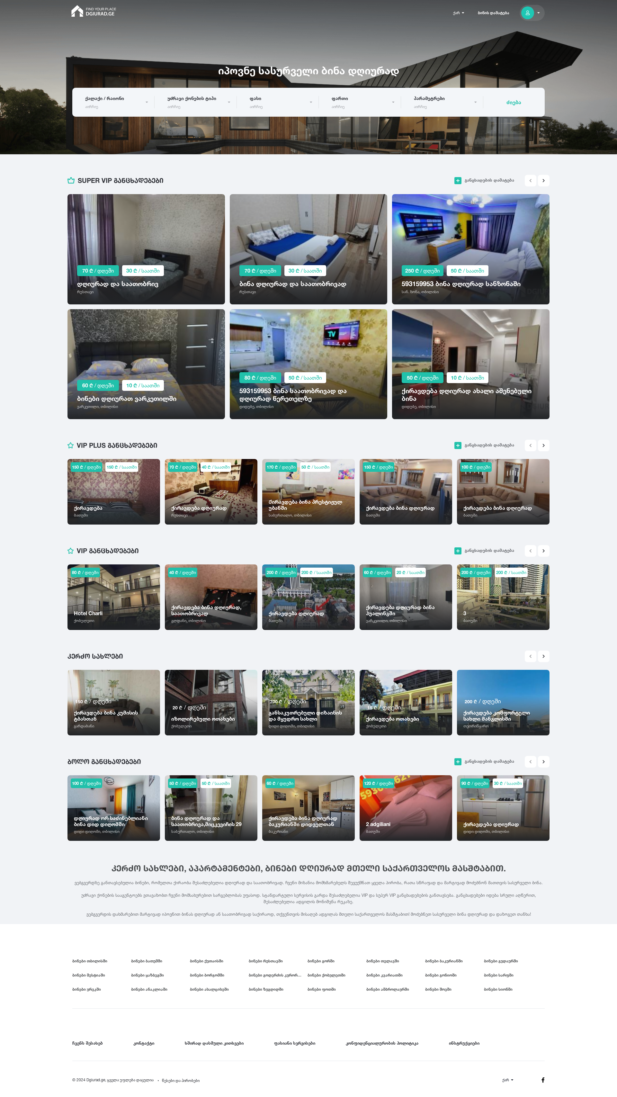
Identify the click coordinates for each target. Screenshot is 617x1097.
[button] (544, 180)
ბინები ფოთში (322, 989)
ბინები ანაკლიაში (149, 989)
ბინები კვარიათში (384, 975)
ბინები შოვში (438, 989)
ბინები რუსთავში (266, 960)
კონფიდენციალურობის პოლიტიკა (382, 1043)
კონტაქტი (143, 1043)
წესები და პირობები (181, 1080)
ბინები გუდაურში (501, 960)
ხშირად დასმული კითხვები (214, 1043)
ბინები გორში (321, 960)
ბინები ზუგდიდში (266, 989)
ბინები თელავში (382, 960)
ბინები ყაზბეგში (147, 975)
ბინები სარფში (499, 975)
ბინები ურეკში (86, 989)
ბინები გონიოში (441, 975)
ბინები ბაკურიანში (444, 960)
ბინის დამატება (493, 12)
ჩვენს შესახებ (87, 1043)
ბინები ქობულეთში (326, 975)
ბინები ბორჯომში (207, 975)
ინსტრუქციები (464, 1043)
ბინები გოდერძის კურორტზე (277, 975)
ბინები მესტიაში (88, 975)
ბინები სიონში (498, 989)
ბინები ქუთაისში (206, 960)
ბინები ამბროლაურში (387, 989)
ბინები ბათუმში (146, 960)
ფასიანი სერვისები (294, 1043)
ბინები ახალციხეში (209, 989)
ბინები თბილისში (89, 960)
